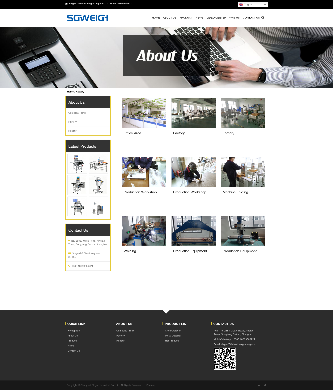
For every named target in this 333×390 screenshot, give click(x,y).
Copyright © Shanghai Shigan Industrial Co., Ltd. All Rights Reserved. (105, 385)
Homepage (74, 330)
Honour (72, 130)
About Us (73, 335)
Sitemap (150, 385)
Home (156, 17)
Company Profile (77, 112)
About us (169, 17)
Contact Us (74, 350)
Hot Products (172, 340)
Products (72, 340)
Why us (234, 17)
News (199, 17)
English (248, 4)
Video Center (216, 17)
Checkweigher (173, 330)
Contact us (251, 17)
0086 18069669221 (121, 3)
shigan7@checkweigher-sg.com (86, 3)
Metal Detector (173, 335)
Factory (72, 121)
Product (186, 17)
